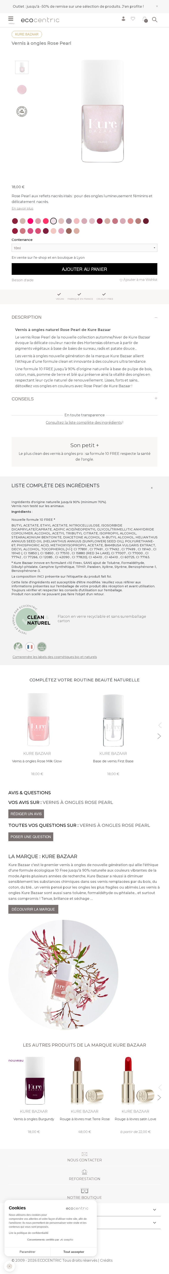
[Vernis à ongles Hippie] (76, 231)
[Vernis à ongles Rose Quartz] (61, 221)
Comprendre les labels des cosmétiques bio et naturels (55, 657)
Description (26, 317)
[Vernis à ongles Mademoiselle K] (15, 231)
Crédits (106, 1260)
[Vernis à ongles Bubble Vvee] (30, 221)
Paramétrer (27, 1252)
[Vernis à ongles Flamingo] (69, 221)
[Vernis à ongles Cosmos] (92, 221)
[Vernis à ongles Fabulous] (30, 231)
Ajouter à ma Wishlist (140, 279)
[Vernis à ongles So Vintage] (22, 231)
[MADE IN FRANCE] (29, 647)
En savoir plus (22, 208)
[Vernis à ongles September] (45, 231)
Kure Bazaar (27, 34)
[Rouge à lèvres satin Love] (135, 1094)
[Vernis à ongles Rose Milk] (53, 231)
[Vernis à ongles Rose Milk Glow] (76, 221)
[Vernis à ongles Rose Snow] (107, 221)
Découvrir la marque (33, 909)
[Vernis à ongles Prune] (146, 221)
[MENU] (13, 19)
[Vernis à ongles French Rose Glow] (84, 221)
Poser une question (31, 836)
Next (159, 734)
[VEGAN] (18, 647)
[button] (9, 1266)
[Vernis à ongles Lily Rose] (138, 221)
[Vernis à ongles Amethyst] (38, 221)
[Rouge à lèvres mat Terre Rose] (84, 1094)
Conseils (23, 398)
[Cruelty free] (41, 647)
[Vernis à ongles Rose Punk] (99, 221)
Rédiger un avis (26, 813)
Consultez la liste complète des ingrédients (84, 422)
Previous (159, 723)
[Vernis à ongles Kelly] (38, 231)
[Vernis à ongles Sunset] (115, 221)
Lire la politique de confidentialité (28, 1233)
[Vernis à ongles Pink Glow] (22, 221)
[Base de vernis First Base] (113, 733)
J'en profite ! (133, 6)
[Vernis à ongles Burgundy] (33, 1094)
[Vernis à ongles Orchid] (15, 221)
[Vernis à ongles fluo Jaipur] (45, 221)
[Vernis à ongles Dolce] (130, 221)
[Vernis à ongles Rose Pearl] (53, 221)
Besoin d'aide (23, 280)
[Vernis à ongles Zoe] (69, 231)
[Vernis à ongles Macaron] (61, 231)
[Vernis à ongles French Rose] (122, 221)
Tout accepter (73, 1252)
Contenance (22, 240)
